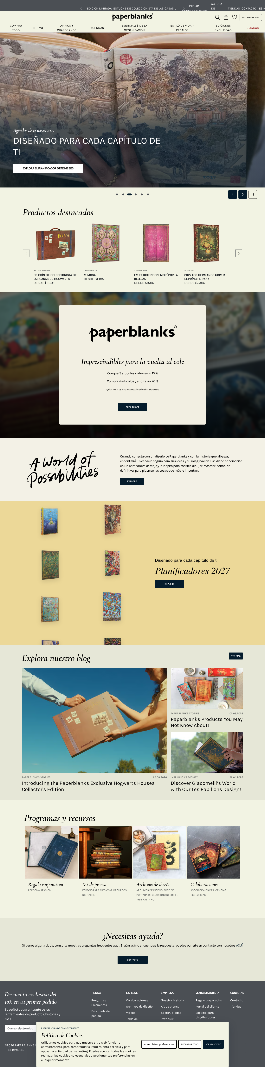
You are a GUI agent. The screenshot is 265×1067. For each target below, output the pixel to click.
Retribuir (167, 1019)
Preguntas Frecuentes (99, 1002)
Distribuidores (250, 17)
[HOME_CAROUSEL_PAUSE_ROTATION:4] (253, 194)
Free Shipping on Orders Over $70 (132, 8)
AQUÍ (239, 945)
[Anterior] (81, 8)
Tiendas (234, 8)
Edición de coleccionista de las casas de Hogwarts (55, 277)
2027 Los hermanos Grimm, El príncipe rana (205, 277)
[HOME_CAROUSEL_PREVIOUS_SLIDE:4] (232, 194)
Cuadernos (90, 270)
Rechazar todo (189, 1044)
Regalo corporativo (209, 1000)
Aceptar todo (213, 1044)
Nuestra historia (172, 1000)
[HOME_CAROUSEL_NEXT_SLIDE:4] (242, 194)
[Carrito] (226, 17)
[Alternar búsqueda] (217, 17)
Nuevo (38, 28)
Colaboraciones (137, 1000)
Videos (130, 1013)
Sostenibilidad (171, 1013)
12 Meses (189, 270)
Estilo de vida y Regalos (182, 28)
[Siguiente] (184, 8)
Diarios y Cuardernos (66, 28)
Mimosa (90, 275)
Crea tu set (132, 407)
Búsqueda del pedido (100, 1013)
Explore (132, 481)
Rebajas (253, 28)
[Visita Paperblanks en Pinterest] (255, 1048)
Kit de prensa (170, 1006)
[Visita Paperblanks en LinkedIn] (241, 1048)
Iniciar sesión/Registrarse (194, 8)
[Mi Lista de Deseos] (234, 17)
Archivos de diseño (139, 1006)
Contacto (249, 8)
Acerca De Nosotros (218, 8)
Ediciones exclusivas (223, 28)
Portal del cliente (207, 1006)
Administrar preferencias (159, 1044)
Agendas (97, 28)
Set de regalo (42, 270)
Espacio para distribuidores (206, 1015)
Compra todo (16, 28)
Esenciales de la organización (134, 28)
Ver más (236, 656)
